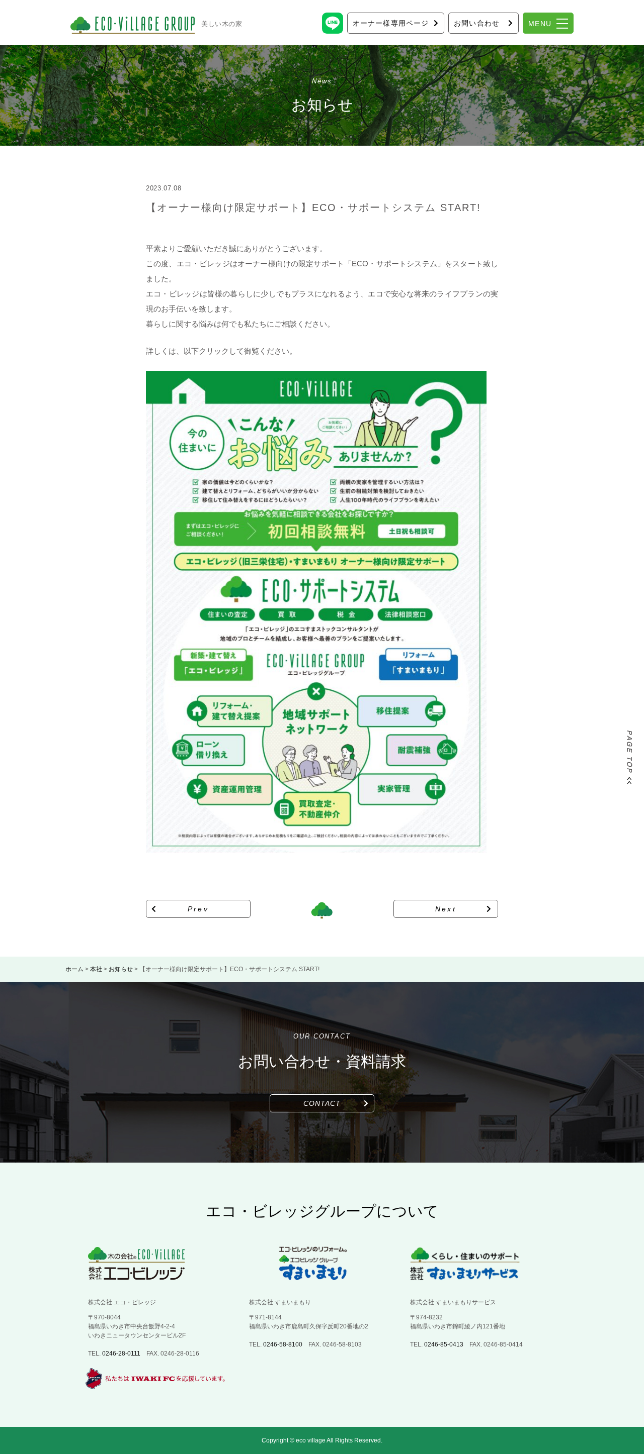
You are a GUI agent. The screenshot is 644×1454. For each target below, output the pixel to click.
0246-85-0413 (443, 1344)
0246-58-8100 (282, 1344)
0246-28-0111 (121, 1353)
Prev (198, 909)
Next (446, 909)
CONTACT (322, 1103)
